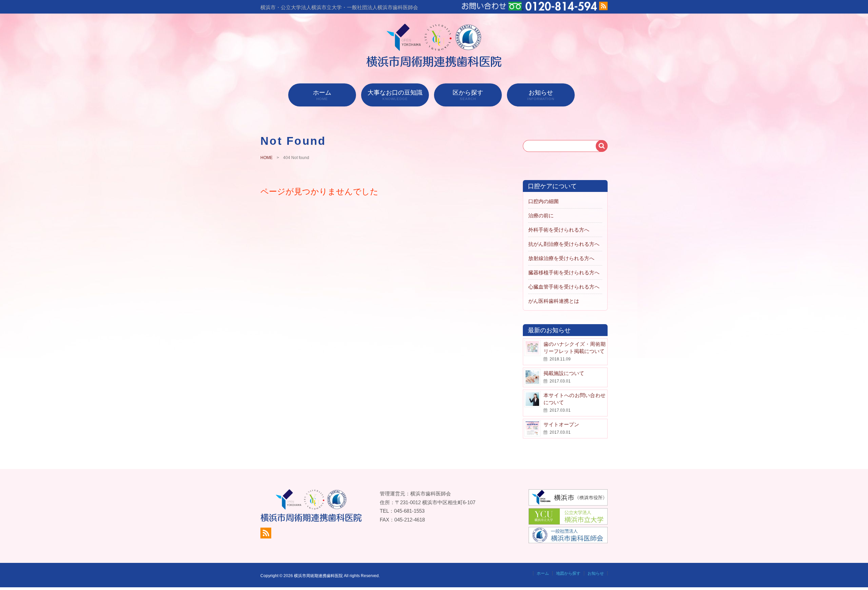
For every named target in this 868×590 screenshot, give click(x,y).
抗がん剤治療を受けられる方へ (563, 244)
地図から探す (568, 573)
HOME (266, 157)
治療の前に (541, 215)
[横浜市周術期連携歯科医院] (434, 65)
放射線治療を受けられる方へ (561, 258)
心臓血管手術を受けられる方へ (563, 287)
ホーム (322, 95)
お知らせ (540, 95)
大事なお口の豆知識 (395, 95)
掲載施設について (564, 373)
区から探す (468, 95)
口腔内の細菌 (543, 201)
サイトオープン (561, 424)
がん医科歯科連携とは (553, 301)
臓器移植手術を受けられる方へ (563, 272)
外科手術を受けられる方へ (558, 230)
